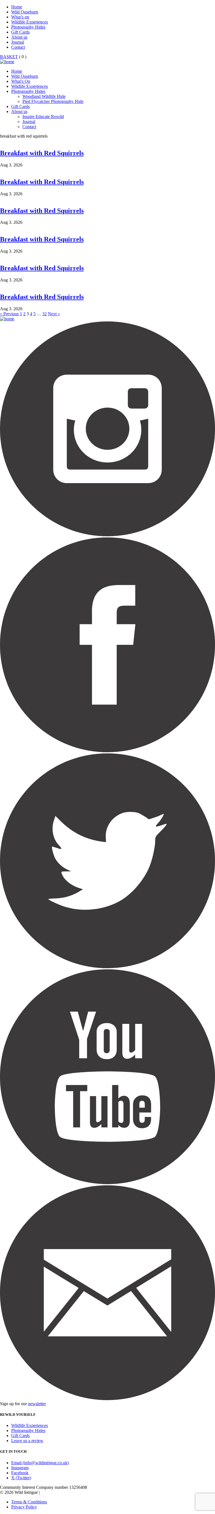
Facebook (20, 1472)
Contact (18, 47)
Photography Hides (28, 27)
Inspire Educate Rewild (43, 116)
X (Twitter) (21, 1477)
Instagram (20, 1467)
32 (44, 313)
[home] (7, 61)
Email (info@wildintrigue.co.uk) (40, 1462)
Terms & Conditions (29, 1501)
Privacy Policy (24, 1506)
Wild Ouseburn (24, 12)
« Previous (9, 313)
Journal (17, 42)
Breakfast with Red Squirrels (42, 153)
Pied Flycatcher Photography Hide (52, 101)
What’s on (20, 17)
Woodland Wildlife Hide (44, 96)
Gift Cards (20, 32)
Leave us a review (27, 1440)
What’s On (20, 81)
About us (19, 37)
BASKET (9, 56)
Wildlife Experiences (29, 22)
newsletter (37, 1403)
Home (16, 6)
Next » (54, 313)
